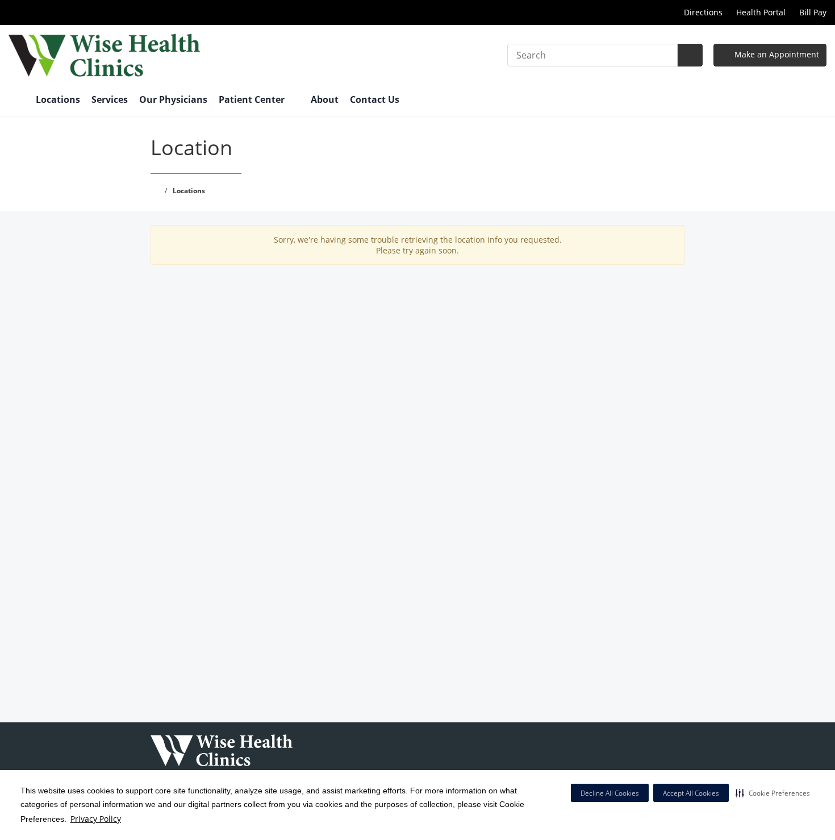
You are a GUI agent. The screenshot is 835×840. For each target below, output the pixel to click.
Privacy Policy (95, 818)
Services (109, 99)
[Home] (16, 100)
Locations (58, 99)
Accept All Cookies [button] (691, 793)
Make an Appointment (775, 54)
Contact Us (374, 99)
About (325, 99)
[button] (772, 793)
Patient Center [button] (253, 99)
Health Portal (761, 12)
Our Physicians (173, 99)
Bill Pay (812, 12)
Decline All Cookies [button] (610, 793)
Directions (702, 12)
